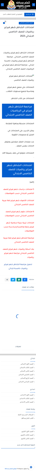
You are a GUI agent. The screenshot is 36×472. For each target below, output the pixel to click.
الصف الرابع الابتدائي (26, 378)
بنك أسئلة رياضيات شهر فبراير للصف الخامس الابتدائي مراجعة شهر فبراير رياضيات (18, 253)
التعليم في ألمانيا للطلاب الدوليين (12, 14)
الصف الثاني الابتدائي (26, 371)
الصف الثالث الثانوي (27, 435)
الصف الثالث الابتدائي (26, 367)
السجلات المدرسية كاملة (25, 414)
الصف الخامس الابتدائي (26, 23)
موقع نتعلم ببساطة (11, 469)
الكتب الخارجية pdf (27, 418)
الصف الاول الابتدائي (27, 364)
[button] (24, 279)
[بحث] (2, 4)
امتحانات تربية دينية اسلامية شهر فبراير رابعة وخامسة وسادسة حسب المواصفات (19, 227)
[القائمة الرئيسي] (33, 4)
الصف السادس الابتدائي (25, 382)
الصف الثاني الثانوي (27, 438)
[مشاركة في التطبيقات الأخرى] (7, 279)
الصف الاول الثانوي (27, 431)
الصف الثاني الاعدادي (26, 402)
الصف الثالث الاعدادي (26, 398)
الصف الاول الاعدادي (26, 395)
